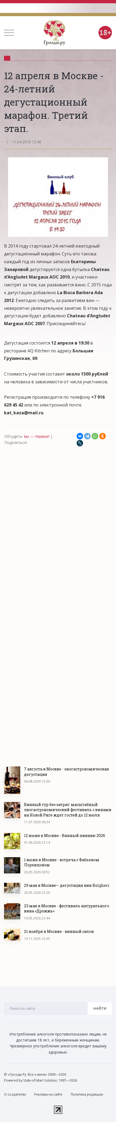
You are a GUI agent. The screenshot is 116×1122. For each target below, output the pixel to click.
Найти (99, 1008)
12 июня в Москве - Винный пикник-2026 (64, 835)
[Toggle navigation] (9, 33)
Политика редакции (87, 1094)
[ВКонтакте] (80, 436)
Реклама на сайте (48, 1094)
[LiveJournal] (80, 443)
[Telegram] (87, 436)
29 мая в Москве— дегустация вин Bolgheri (67, 885)
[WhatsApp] (95, 436)
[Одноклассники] (102, 436)
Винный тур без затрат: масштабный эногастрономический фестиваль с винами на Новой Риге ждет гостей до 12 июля (67, 810)
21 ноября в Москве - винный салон (59, 931)
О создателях (15, 1094)
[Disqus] (58, 520)
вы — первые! (36, 436)
